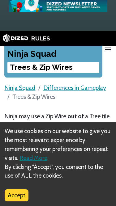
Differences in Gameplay (74, 87)
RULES (40, 38)
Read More (33, 158)
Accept (16, 195)
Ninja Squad (19, 87)
